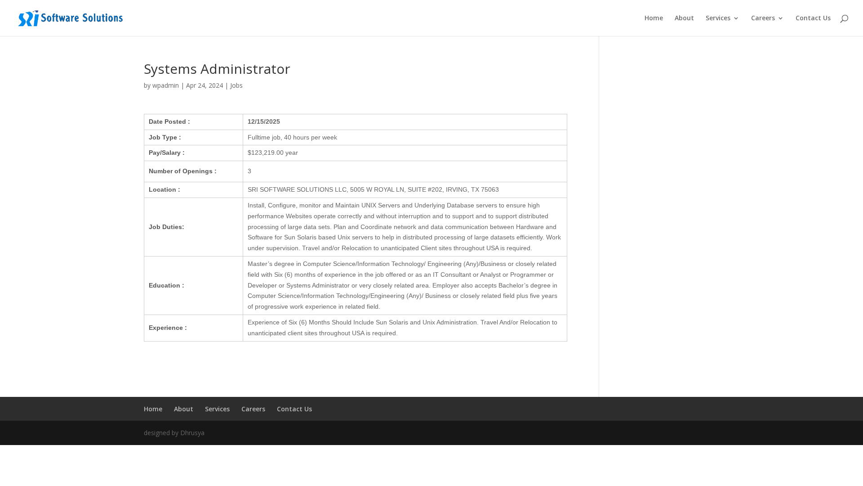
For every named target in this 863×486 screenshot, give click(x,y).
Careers (763, 18)
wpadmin (165, 85)
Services (718, 18)
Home (654, 18)
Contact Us (813, 18)
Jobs (236, 85)
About (684, 18)
